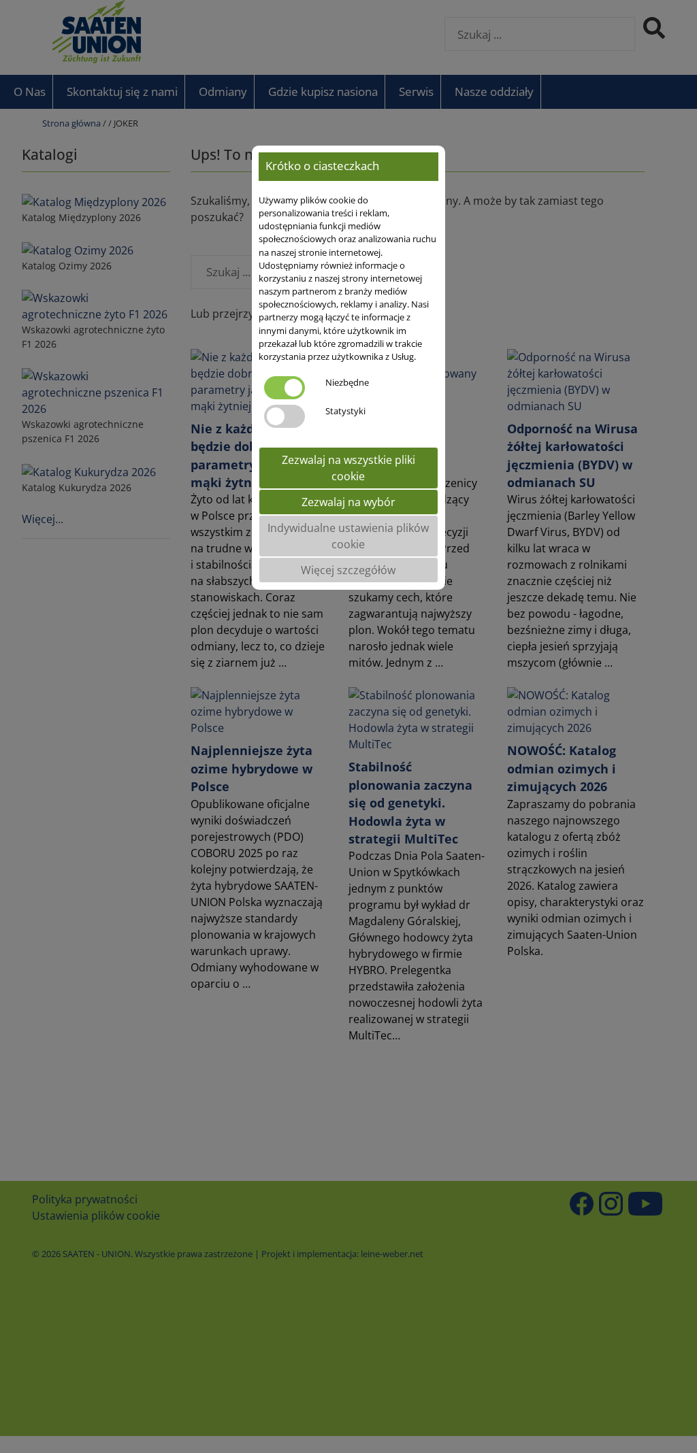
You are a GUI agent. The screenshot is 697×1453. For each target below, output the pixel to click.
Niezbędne (347, 382)
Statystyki (345, 411)
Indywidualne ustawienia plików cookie (348, 536)
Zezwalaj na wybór (348, 502)
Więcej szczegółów (348, 570)
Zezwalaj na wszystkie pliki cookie (348, 468)
